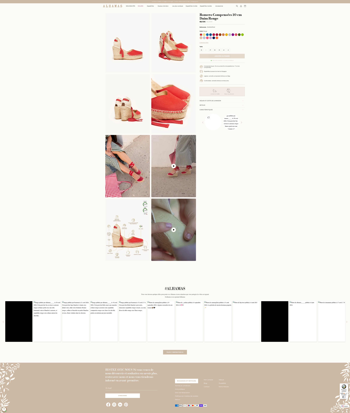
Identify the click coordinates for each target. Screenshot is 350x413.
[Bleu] (207, 34)
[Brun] (220, 34)
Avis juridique (180, 389)
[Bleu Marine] (213, 37)
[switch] (344, 397)
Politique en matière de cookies (186, 396)
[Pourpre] (233, 34)
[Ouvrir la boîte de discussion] (4, 409)
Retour (177, 399)
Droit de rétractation (182, 392)
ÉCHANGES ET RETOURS (186, 381)
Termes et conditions (182, 386)
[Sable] (201, 37)
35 (201, 50)
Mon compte (208, 380)
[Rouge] (201, 34)
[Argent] (229, 34)
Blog (205, 383)
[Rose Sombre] (236, 34)
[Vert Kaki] (239, 34)
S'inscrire (122, 395)
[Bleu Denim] (210, 34)
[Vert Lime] (242, 34)
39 (219, 50)
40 (223, 50)
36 (206, 50)
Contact (207, 387)
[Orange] (217, 37)
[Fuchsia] (207, 37)
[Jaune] (204, 34)
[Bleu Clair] (204, 37)
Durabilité (222, 383)
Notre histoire (224, 387)
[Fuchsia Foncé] (213, 34)
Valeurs (221, 380)
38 (214, 50)
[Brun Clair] (223, 34)
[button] (141, 6)
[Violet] (210, 37)
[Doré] (226, 34)
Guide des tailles (204, 42)
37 (210, 50)
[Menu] (347, 384)
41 (228, 50)
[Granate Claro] (217, 34)
